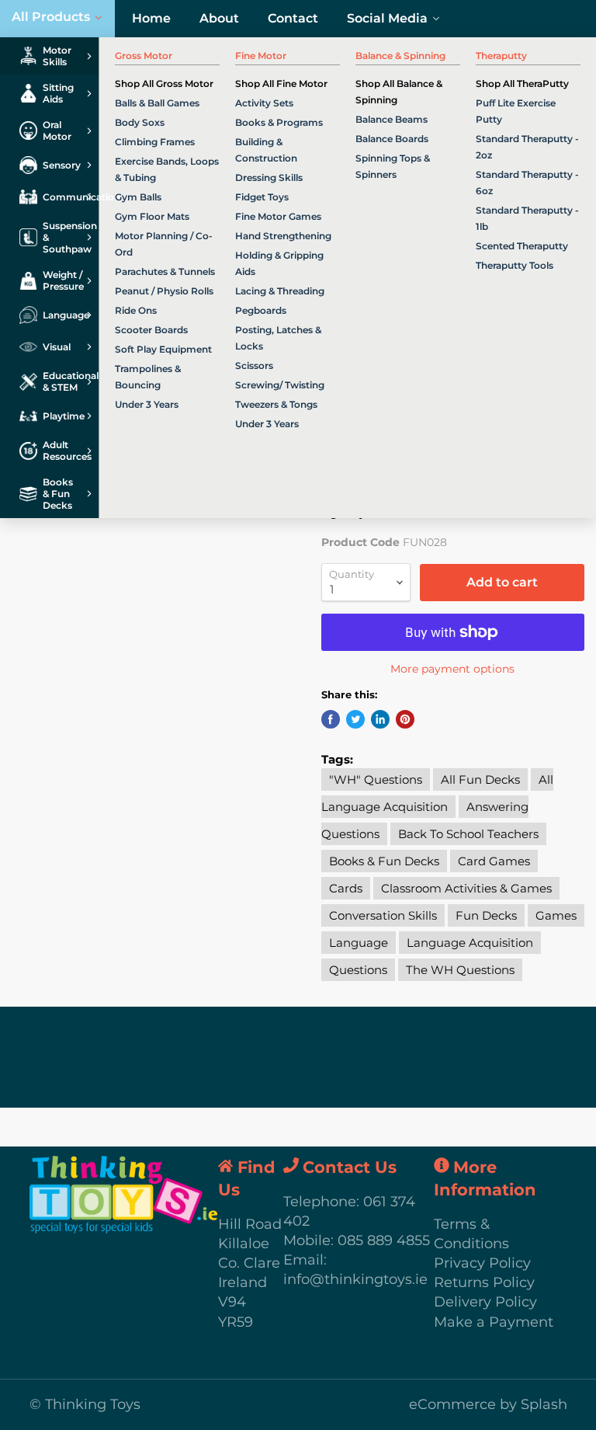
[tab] (49, 56)
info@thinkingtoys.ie (355, 1279)
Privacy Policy (482, 1263)
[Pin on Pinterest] (405, 719)
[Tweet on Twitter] (355, 719)
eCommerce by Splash (488, 1404)
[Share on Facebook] (330, 719)
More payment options (452, 669)
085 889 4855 (384, 1240)
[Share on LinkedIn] (380, 719)
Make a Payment (493, 1322)
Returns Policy (484, 1282)
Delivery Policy (485, 1301)
